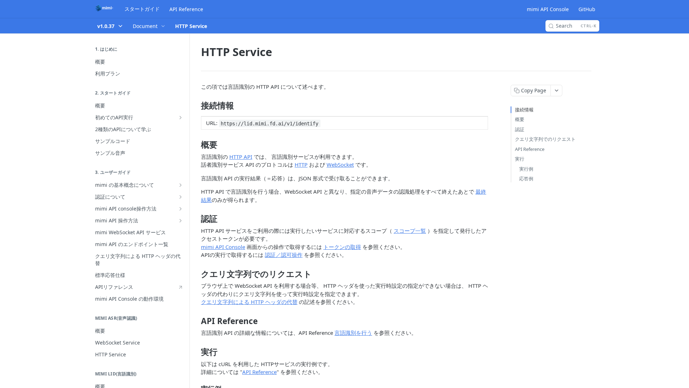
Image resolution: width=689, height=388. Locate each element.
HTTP (301, 164)
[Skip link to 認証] (196, 219)
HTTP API (240, 156)
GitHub (586, 9)
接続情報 (524, 109)
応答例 (526, 178)
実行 (519, 159)
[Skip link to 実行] (196, 352)
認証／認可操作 (284, 254)
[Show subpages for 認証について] (180, 197)
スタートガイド (142, 8)
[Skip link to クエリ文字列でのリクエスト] (196, 274)
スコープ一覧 (410, 230)
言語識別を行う (353, 332)
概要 (519, 119)
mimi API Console (548, 9)
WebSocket (340, 164)
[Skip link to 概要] (196, 145)
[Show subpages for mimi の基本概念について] (180, 185)
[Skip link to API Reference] (196, 321)
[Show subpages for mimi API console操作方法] (180, 209)
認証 (519, 129)
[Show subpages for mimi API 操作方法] (180, 220)
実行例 (526, 169)
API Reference (186, 9)
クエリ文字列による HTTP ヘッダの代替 (249, 301)
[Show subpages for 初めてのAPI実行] (180, 117)
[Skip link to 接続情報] (196, 105)
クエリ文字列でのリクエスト (545, 139)
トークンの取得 (342, 246)
